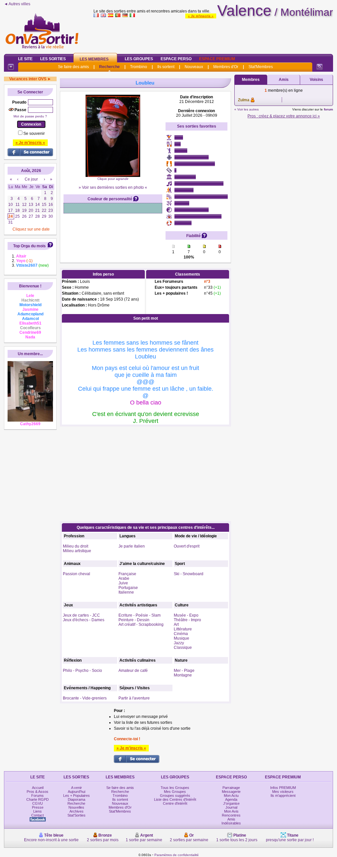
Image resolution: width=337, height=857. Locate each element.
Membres (251, 79)
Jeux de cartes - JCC (81, 615)
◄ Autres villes (17, 4)
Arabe (123, 578)
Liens (37, 811)
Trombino (138, 66)
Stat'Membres (260, 66)
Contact (37, 815)
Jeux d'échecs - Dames (83, 620)
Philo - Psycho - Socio (82, 670)
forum (328, 109)
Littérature (183, 629)
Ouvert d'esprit (186, 546)
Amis (284, 79)
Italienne (126, 592)
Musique (181, 638)
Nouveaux (194, 66)
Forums (37, 795)
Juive (123, 583)
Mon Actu (231, 795)
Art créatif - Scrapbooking (141, 624)
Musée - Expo (186, 615)
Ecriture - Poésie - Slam (139, 615)
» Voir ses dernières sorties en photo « (113, 187)
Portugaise (128, 587)
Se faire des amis (73, 66)
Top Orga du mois (29, 246)
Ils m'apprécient (283, 795)
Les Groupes (139, 59)
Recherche (109, 66)
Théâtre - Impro (187, 620)
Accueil (37, 788)
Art (176, 624)
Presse (37, 807)
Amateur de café (133, 670)
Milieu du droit (75, 546)
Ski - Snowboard (188, 574)
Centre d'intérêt (175, 803)
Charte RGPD (37, 799)
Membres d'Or (225, 66)
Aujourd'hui (76, 792)
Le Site (25, 59)
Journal (231, 807)
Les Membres (94, 59)
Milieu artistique (77, 551)
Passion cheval (76, 574)
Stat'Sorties (76, 815)
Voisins (316, 79)
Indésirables (231, 823)
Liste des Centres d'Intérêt (175, 799)
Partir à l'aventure (134, 698)
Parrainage (231, 788)
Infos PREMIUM (283, 788)
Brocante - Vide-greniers (85, 698)
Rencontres (231, 815)
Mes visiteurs (283, 792)
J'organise (231, 803)
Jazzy (179, 643)
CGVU (37, 803)
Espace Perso (176, 59)
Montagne (183, 675)
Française (127, 574)
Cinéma (181, 633)
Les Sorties (53, 59)
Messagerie (231, 792)
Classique (183, 647)
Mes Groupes (175, 792)
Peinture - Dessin (133, 620)
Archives (76, 811)
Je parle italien (131, 546)
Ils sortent (165, 66)
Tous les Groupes (175, 788)
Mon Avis (231, 811)
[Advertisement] (213, 34)
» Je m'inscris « (201, 16)
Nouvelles (76, 807)
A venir (76, 788)
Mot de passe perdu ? (30, 116)
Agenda (231, 799)
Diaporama (76, 799)
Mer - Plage (184, 670)
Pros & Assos (37, 792)
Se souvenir (34, 133)
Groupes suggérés (175, 795)
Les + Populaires (76, 795)
